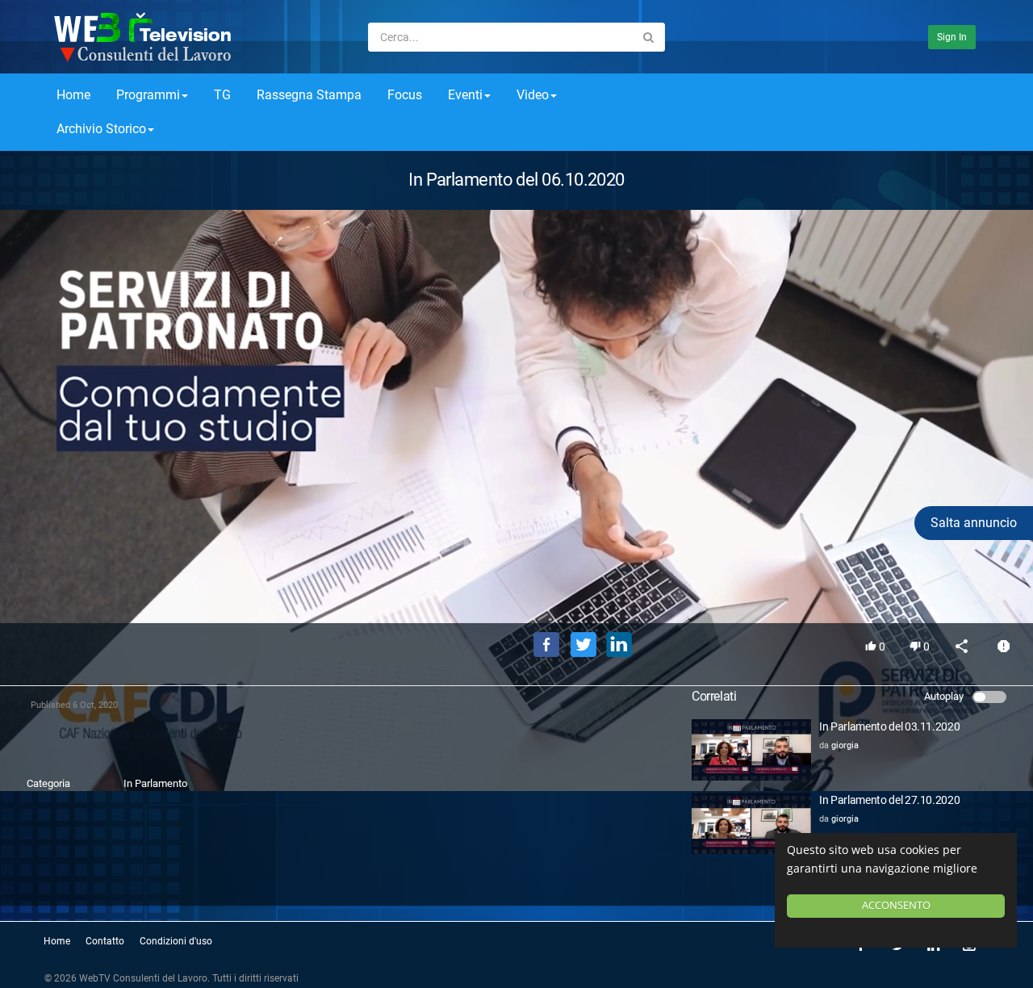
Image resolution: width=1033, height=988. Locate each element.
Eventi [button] (465, 95)
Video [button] (532, 95)
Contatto (105, 941)
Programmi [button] (148, 95)
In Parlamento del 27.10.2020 (889, 799)
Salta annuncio (974, 522)
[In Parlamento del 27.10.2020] (751, 823)
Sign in (952, 37)
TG (222, 95)
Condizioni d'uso (176, 941)
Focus (404, 95)
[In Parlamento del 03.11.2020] (751, 750)
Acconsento (896, 905)
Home (73, 95)
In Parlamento (155, 783)
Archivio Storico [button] (101, 128)
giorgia (845, 745)
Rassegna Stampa (309, 95)
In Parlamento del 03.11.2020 (889, 726)
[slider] (516, 587)
